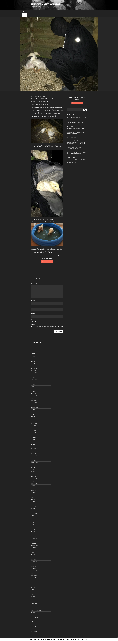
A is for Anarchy (34, 584)
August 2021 (33, 492)
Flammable (33, 596)
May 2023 (33, 444)
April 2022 (33, 474)
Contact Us (72, 14)
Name (33, 300)
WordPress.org (34, 631)
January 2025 (33, 398)
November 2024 (34, 402)
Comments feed (34, 629)
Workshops (65, 14)
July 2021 (33, 494)
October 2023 (33, 432)
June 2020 (33, 524)
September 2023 (34, 434)
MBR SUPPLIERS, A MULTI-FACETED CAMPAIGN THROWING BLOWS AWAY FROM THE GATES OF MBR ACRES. (76, 161)
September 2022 (34, 462)
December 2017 (34, 575)
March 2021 (33, 504)
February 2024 (34, 423)
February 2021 (34, 506)
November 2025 (34, 375)
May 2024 (33, 416)
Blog (24, 11)
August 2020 (33, 520)
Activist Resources (34, 587)
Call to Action (33, 591)
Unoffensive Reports (35, 617)
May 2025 (33, 388)
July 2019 (33, 550)
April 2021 (33, 501)
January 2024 (33, 425)
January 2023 (33, 453)
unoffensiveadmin (44, 96)
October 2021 (33, 487)
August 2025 (33, 382)
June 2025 (33, 386)
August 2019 (33, 547)
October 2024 (33, 405)
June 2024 (33, 414)
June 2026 (33, 358)
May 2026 (33, 361)
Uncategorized (34, 614)
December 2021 (34, 483)
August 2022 (33, 464)
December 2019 (34, 538)
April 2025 (33, 391)
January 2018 (33, 573)
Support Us (78, 14)
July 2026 (33, 356)
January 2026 (33, 370)
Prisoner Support (40, 14)
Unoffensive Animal (46, 4)
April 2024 (33, 418)
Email (33, 307)
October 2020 (34, 515)
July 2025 (33, 384)
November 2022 (34, 457)
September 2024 (34, 407)
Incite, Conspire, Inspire (35, 601)
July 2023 (33, 439)
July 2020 (33, 522)
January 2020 (33, 536)
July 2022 (33, 467)
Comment (34, 283)
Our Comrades (58, 14)
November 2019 (34, 540)
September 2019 (34, 545)
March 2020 (33, 531)
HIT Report (35, 269)
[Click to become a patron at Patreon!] (47, 263)
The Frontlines (33, 612)
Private (33, 324)
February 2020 (34, 533)
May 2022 (33, 471)
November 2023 (34, 430)
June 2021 (33, 497)
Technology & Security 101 (36, 610)
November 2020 (34, 513)
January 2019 (33, 559)
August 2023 (33, 437)
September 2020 (34, 517)
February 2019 (34, 557)
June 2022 (33, 469)
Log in (32, 624)
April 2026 (33, 363)
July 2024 (33, 411)
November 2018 (34, 563)
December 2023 (34, 428)
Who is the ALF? (49, 14)
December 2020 (34, 510)
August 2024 (33, 409)
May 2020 (33, 527)
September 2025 (34, 379)
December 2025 (34, 372)
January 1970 (33, 577)
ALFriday (32, 589)
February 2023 (34, 451)
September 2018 (34, 566)
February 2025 (34, 395)
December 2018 (34, 561)
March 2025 (33, 393)
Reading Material (34, 605)
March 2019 (33, 554)
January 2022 (33, 481)
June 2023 (33, 441)
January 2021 (33, 508)
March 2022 (33, 476)
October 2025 (33, 377)
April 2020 (33, 529)
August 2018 (33, 568)
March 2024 (33, 421)
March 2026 (33, 365)
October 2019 (33, 543)
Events (32, 594)
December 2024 (34, 400)
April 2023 (33, 446)
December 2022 (34, 455)
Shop (34, 14)
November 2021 (34, 485)
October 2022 (33, 460)
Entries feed (33, 626)
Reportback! (33, 607)
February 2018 (34, 570)
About (29, 14)
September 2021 (34, 490)
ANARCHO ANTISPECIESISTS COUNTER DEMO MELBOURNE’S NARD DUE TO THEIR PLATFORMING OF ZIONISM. (76, 152)
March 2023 (33, 448)
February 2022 (34, 478)
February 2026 (34, 368)
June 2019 (33, 552)
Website (33, 313)
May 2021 (33, 499)
